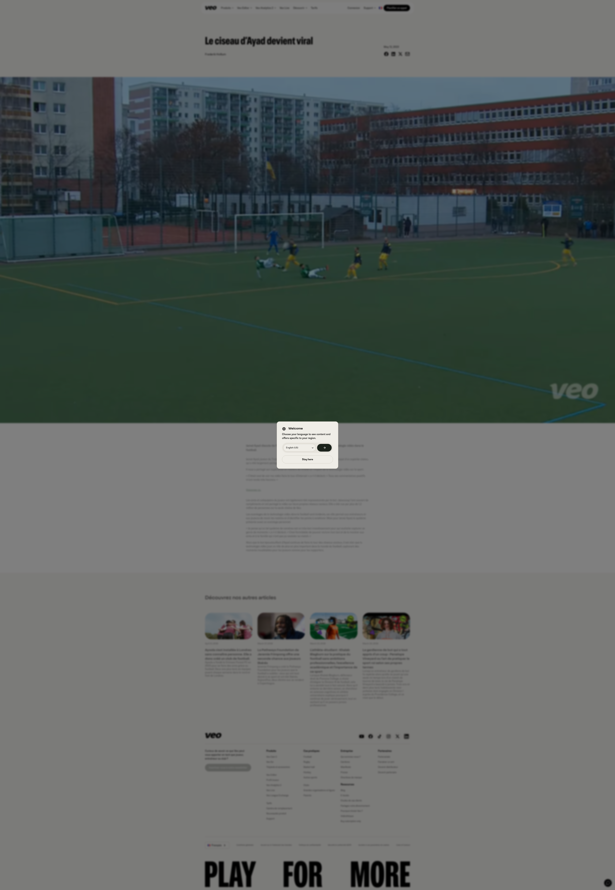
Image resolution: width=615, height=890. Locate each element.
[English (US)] (324, 448)
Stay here (307, 459)
